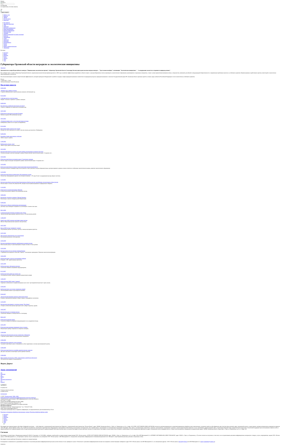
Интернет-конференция (9, 28)
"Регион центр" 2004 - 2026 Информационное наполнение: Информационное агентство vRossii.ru (18, 397)
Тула (5, 60)
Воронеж (6, 55)
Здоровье (6, 33)
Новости (6, 16)
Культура (6, 35)
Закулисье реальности (6, 379)
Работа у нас (7, 14)
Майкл (2, 376)
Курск (5, 56)
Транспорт (6, 39)
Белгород (6, 52)
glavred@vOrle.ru (183, 441)
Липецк (5, 58)
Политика (6, 41)
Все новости (7, 22)
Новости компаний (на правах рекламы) (14, 34)
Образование (7, 37)
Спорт (5, 38)
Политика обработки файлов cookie (39, 412)
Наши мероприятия (8, 29)
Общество (6, 26)
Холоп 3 (3, 381)
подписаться (4, 393)
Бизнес (5, 43)
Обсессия (3, 373)
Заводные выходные (9, 24)
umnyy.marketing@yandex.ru (208, 441)
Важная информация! (9, 30)
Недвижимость (7, 42)
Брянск (5, 54)
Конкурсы (6, 20)
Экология (3, 67)
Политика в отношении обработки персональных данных (15, 412)
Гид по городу (7, 18)
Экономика (6, 47)
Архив (5, 45)
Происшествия (7, 32)
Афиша (5, 17)
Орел (5, 59)
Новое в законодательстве (10, 46)
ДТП (5, 25)
